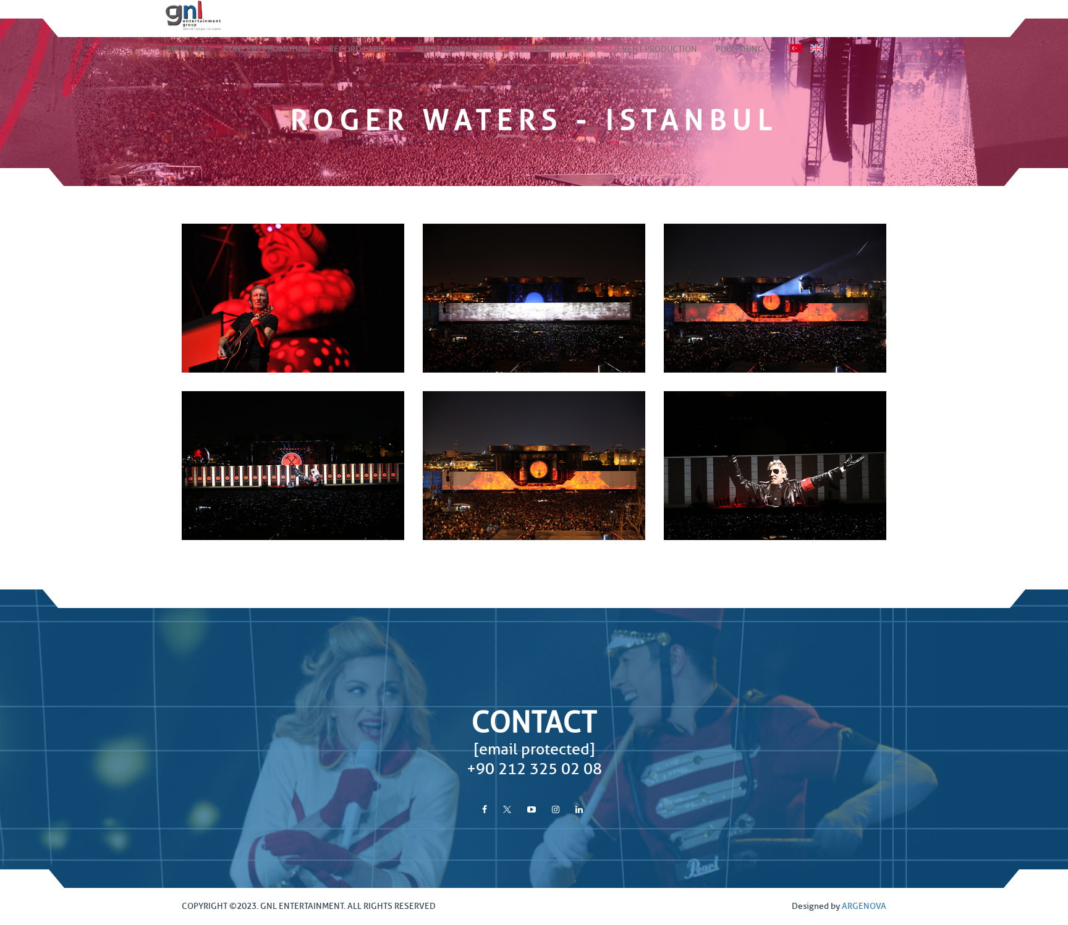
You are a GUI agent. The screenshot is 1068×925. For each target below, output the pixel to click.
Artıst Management (456, 49)
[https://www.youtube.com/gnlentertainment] (531, 810)
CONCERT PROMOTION (266, 49)
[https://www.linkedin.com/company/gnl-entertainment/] (579, 810)
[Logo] (184, 15)
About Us (185, 49)
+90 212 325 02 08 (534, 769)
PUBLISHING (741, 49)
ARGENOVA (864, 906)
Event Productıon (657, 49)
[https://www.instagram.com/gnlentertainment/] (555, 810)
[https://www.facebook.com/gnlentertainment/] (484, 810)
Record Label (359, 49)
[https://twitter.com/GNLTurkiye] (507, 810)
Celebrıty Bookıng (558, 49)
